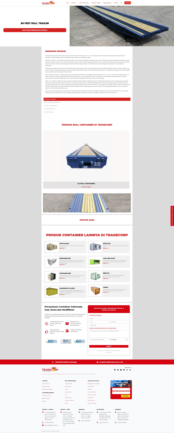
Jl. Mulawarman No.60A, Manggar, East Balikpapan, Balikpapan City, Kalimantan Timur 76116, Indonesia (105, 416)
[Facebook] (114, 369)
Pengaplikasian (107, 2)
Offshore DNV (91, 400)
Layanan (44, 401)
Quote (66, 389)
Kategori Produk (46, 395)
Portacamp (90, 397)
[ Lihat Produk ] (86, 187)
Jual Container (45, 383)
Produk (73, 2)
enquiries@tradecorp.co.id (51, 425)
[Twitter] (117, 369)
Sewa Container (46, 386)
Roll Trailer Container (79, 374)
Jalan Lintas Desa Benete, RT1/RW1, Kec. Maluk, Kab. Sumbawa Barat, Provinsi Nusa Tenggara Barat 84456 (123, 416)
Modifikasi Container (47, 389)
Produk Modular (92, 392)
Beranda (43, 374)
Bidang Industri (46, 398)
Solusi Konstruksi (84, 2)
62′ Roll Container (86, 183)
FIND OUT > (62, 248)
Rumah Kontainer (92, 403)
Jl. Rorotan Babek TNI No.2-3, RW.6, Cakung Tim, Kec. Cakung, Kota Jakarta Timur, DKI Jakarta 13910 (50, 416)
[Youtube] (120, 369)
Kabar (66, 403)
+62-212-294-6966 (49, 422)
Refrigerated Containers (94, 383)
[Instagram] (127, 369)
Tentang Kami (68, 383)
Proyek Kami (68, 386)
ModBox (90, 389)
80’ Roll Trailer (89, 55)
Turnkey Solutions (69, 400)
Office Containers (92, 394)
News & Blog (68, 392)
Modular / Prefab (95, 2)
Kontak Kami (68, 397)
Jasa (67, 2)
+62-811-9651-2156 (85, 420)
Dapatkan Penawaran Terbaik (172, 216)
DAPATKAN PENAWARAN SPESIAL (34, 30)
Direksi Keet (91, 386)
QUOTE (127, 2)
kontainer (108, 74)
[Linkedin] (124, 369)
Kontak (116, 2)
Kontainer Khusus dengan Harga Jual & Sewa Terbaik (60, 374)
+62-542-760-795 (103, 422)
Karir (66, 394)
